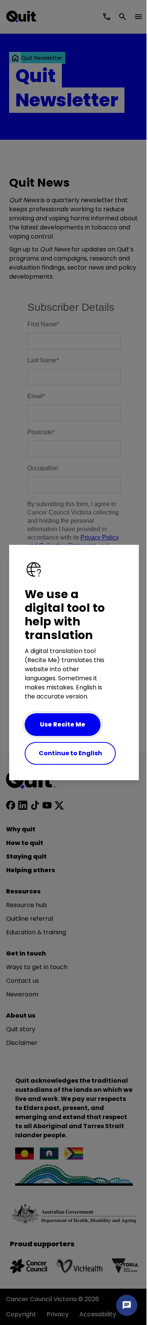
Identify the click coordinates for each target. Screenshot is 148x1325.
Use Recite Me (62, 724)
